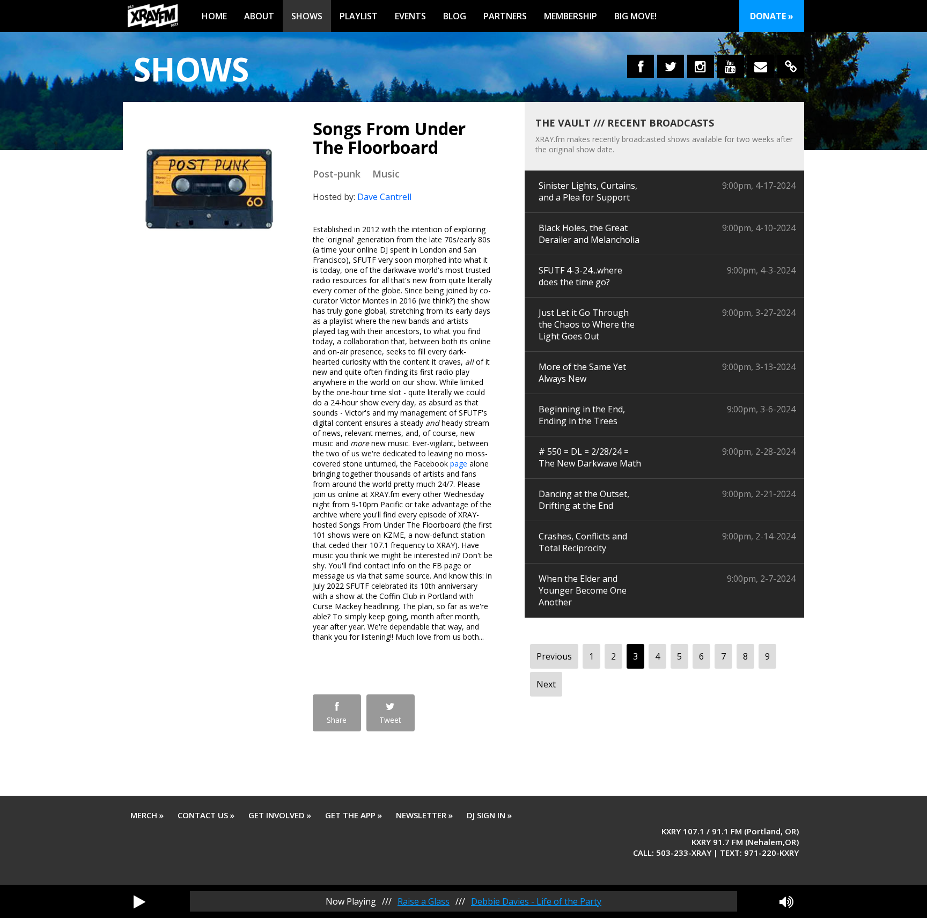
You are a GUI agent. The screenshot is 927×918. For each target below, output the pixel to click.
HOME (214, 16)
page (458, 463)
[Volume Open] (786, 901)
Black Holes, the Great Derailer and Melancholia (589, 234)
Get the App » (353, 815)
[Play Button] (139, 901)
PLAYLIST (359, 16)
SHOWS (306, 16)
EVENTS (410, 16)
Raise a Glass (424, 901)
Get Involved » (279, 815)
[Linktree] (790, 66)
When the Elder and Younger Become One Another (583, 590)
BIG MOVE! (635, 16)
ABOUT (259, 16)
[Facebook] (640, 66)
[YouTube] (730, 66)
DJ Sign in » (489, 815)
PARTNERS (505, 16)
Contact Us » (206, 815)
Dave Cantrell (384, 197)
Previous (554, 656)
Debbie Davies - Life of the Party (536, 901)
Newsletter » (424, 815)
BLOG (454, 16)
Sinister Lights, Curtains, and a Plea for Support (588, 191)
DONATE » (771, 16)
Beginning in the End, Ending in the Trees (582, 415)
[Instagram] (700, 66)
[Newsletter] (760, 66)
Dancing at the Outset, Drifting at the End (584, 500)
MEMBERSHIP (570, 16)
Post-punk (336, 173)
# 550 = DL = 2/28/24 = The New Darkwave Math (590, 457)
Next (546, 684)
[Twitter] (670, 66)
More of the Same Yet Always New (582, 372)
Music (386, 173)
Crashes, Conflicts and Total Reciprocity (583, 542)
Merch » (147, 815)
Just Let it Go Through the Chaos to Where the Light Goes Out (587, 324)
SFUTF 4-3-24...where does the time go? (580, 276)
